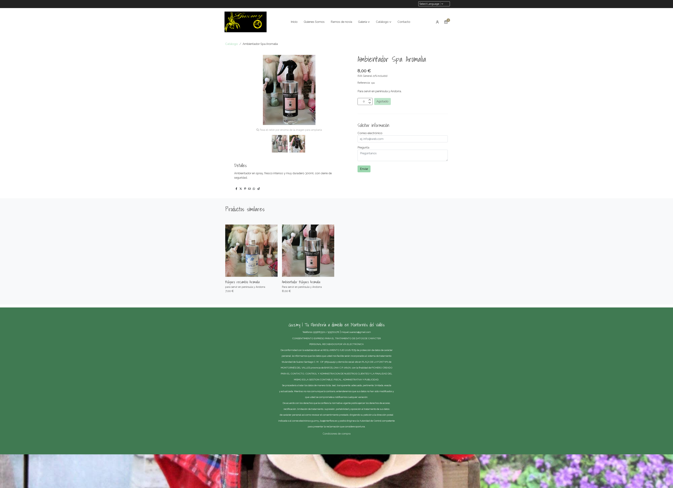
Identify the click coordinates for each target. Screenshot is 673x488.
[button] (364, 22)
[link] (246, 22)
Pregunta (363, 147)
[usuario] (437, 22)
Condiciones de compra (337, 433)
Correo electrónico (370, 133)
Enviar (364, 169)
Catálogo (231, 44)
